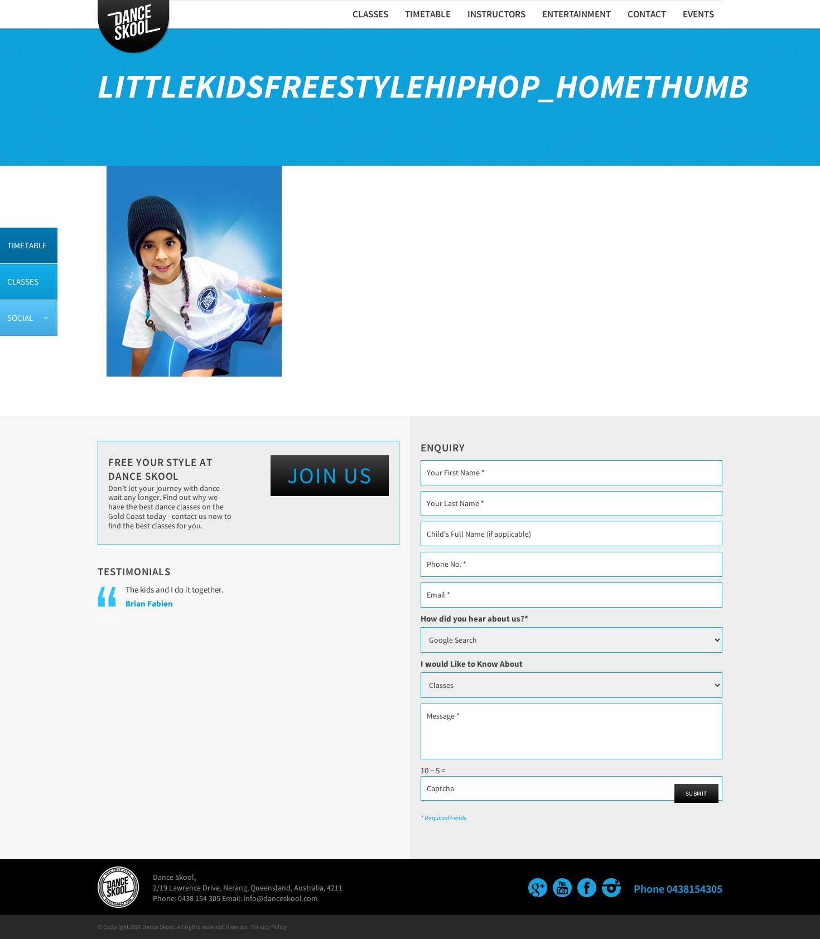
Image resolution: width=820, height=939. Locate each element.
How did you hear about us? (474, 618)
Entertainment (576, 14)
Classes (22, 281)
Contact (647, 14)
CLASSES (370, 14)
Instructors (496, 14)
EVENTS (698, 14)
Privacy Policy (269, 927)
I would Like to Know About (472, 663)
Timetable (27, 245)
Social (20, 317)
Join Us (329, 475)
